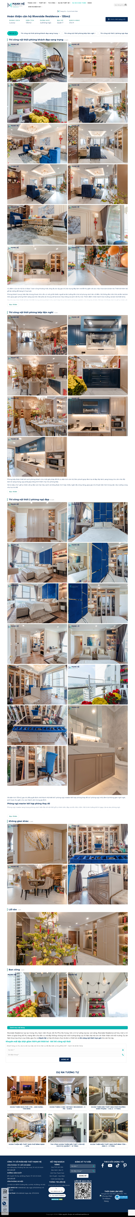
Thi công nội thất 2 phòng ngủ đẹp (115, 33)
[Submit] (125, 5)
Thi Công (51, 3)
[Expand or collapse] (125, 1028)
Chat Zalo (5, 1200)
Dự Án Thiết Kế (64, 3)
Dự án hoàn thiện (72, 11)
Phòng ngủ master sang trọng (18, 807)
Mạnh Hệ (42, 1038)
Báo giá (5, 1193)
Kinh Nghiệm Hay (34, 6)
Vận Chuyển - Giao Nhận (57, 1176)
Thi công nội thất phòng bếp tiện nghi (80, 33)
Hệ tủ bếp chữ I (13, 485)
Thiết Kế (42, 3)
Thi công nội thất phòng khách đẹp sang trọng (40, 33)
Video (89, 3)
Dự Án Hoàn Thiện (79, 3)
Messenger (5, 1212)
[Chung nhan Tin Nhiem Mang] (106, 1198)
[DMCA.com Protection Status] (57, 1199)
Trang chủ (32, 3)
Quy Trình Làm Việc (57, 1167)
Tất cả (12, 33)
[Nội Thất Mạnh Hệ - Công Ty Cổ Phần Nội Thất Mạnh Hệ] (16, 5)
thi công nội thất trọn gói (90, 1038)
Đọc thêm (13, 304)
